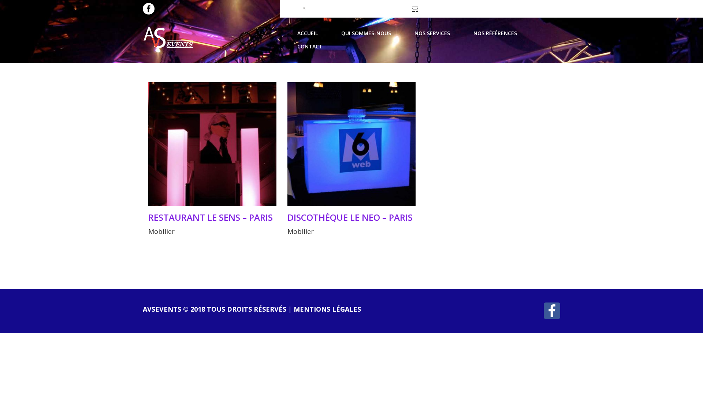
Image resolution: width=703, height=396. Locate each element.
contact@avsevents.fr (444, 11)
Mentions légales (327, 309)
